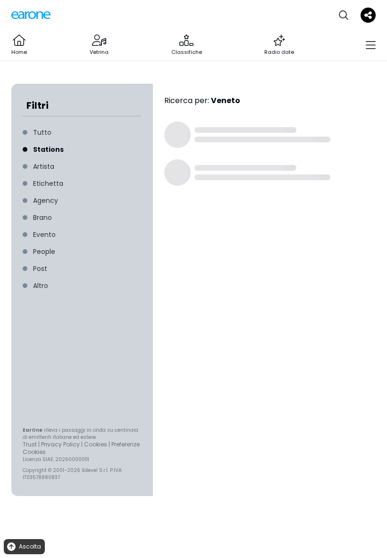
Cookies (95, 444)
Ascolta (30, 546)
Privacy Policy (60, 444)
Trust (30, 444)
